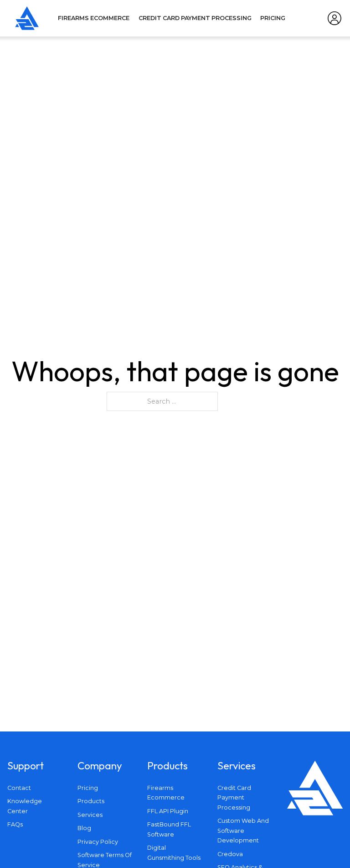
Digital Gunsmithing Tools (174, 852)
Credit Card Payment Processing (195, 18)
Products (90, 801)
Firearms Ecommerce (93, 18)
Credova (230, 854)
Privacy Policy (97, 841)
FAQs (15, 824)
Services (90, 814)
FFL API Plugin (167, 811)
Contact (19, 787)
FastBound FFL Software (169, 829)
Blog (84, 828)
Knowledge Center (24, 806)
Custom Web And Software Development (243, 830)
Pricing (272, 18)
